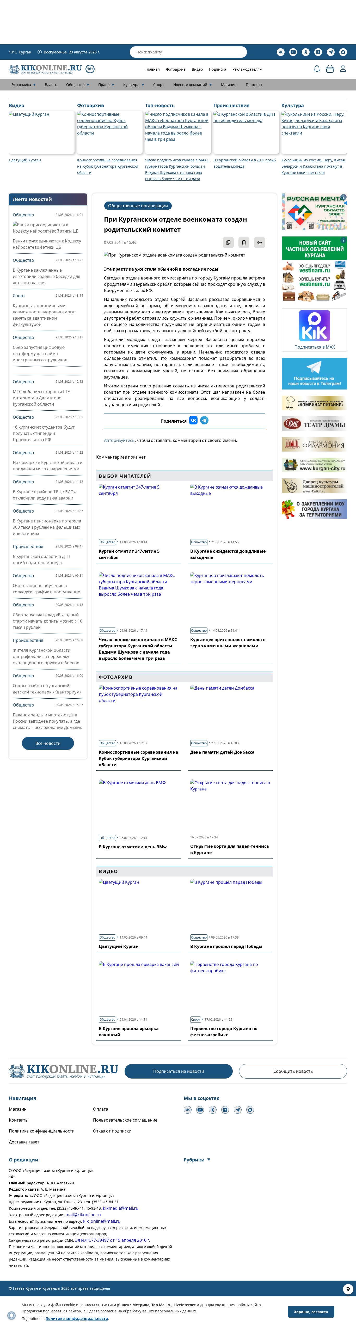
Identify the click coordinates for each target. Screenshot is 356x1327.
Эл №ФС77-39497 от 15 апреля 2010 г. (112, 1240)
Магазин (229, 84)
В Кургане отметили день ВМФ (133, 847)
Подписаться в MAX (314, 347)
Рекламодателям (247, 69)
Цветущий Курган (119, 946)
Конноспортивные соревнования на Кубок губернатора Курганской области (138, 758)
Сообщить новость (293, 1071)
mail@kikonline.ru (83, 1215)
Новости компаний (192, 84)
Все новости (47, 743)
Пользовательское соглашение (125, 1120)
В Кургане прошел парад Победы (226, 946)
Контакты (18, 1120)
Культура (133, 84)
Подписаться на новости (178, 1071)
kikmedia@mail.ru (120, 1208)
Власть (51, 84)
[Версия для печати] (259, 242)
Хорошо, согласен (311, 1311)
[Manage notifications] (11, 1315)
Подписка (217, 69)
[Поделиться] (228, 242)
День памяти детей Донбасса (222, 752)
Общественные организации (138, 206)
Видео (197, 69)
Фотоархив (176, 69)
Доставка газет (24, 1142)
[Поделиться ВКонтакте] (193, 421)
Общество (77, 84)
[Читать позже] (243, 242)
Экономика (23, 84)
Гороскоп (254, 84)
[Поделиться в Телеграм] (204, 421)
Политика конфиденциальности (42, 1131)
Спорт (158, 84)
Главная (152, 69)
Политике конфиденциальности (77, 1318)
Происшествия (28, 546)
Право (106, 84)
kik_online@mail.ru (101, 1221)
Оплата (100, 1109)
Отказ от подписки (112, 1131)
